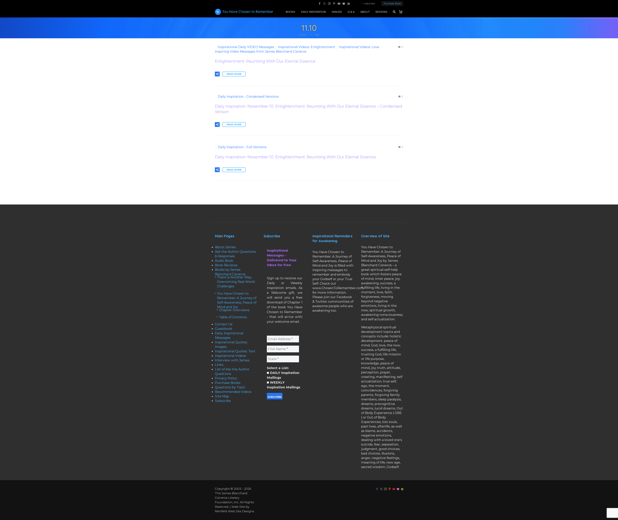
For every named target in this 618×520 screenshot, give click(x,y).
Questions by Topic (230, 387)
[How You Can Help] (343, 3)
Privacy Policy (226, 378)
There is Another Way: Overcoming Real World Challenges (236, 281)
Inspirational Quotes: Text (235, 351)
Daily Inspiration (313, 11)
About (365, 11)
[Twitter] (324, 3)
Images (337, 11)
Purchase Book (392, 3)
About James (225, 247)
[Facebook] (319, 3)
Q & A (351, 11)
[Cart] (402, 12)
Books (290, 11)
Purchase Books (227, 383)
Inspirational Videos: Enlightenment (306, 47)
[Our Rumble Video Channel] (348, 3)
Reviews (381, 11)
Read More (234, 74)
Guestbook (223, 329)
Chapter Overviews (234, 310)
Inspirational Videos (230, 356)
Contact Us (223, 324)
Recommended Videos (233, 392)
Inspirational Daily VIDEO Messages (246, 47)
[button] (217, 74)
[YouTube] (339, 3)
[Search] (394, 12)
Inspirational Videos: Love (359, 47)
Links (219, 365)
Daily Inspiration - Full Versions (242, 147)
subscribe (369, 3)
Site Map (222, 396)
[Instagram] (329, 3)
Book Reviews (226, 265)
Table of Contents (233, 317)
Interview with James (232, 360)
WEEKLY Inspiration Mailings (283, 385)
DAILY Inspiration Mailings (283, 375)
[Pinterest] (334, 3)
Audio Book (224, 261)
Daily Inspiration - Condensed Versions (248, 96)
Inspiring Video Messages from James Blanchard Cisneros (260, 51)
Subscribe (223, 401)
